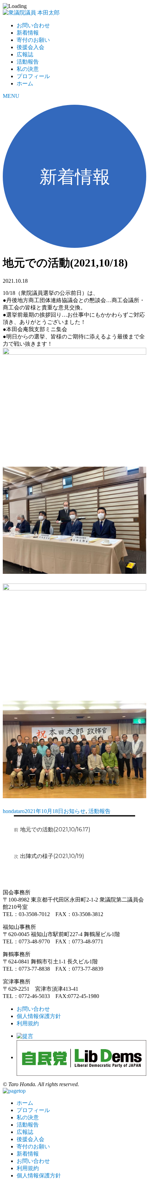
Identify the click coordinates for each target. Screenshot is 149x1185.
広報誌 (25, 54)
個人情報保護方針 (39, 1016)
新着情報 (28, 33)
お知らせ (74, 811)
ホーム (25, 83)
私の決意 (28, 69)
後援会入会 (30, 47)
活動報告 (28, 62)
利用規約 (28, 1023)
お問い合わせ (33, 25)
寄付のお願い (33, 40)
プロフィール (33, 76)
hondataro (14, 811)
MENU (11, 96)
